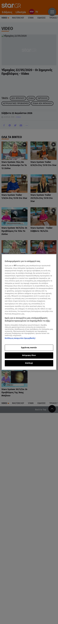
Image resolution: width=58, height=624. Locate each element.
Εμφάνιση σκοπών (29, 348)
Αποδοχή (29, 363)
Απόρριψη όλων (29, 355)
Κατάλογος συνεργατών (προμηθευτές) (20, 338)
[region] (29, 312)
